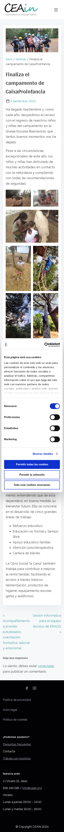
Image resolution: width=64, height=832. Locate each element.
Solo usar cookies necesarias (32, 484)
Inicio (9, 59)
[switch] (55, 417)
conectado (46, 666)
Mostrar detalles (43, 453)
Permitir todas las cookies (32, 464)
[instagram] (34, 689)
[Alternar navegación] (56, 10)
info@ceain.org (32, 788)
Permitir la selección (32, 474)
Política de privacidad (17, 700)
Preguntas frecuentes (17, 744)
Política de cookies (15, 719)
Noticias (21, 59)
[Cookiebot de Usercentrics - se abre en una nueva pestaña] (45, 344)
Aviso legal (10, 709)
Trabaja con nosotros (17, 758)
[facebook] (26, 689)
